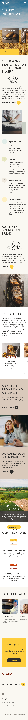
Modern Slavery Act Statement (10, 705)
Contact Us (12, 527)
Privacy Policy (6, 698)
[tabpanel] (11, 352)
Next (18, 350)
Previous (4, 350)
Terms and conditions (8, 702)
